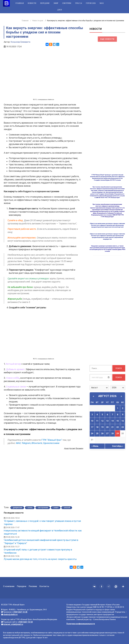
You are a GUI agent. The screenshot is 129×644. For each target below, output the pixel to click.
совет (56, 508)
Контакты (44, 586)
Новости (32, 3)
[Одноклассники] (50, 44)
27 (107, 433)
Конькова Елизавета (20, 42)
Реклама (33, 586)
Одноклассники (51, 443)
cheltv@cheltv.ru (10, 614)
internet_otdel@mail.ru (13, 624)
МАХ (102, 3)
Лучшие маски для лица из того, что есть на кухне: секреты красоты (40, 559)
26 (102, 433)
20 (107, 427)
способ (67, 508)
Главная (19, 3)
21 (112, 427)
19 (102, 427)
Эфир (55, 3)
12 (102, 421)
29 (117, 433)
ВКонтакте (36, 443)
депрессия (17, 508)
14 (112, 421)
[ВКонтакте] (47, 44)
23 (122, 427)
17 (92, 427)
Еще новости (107, 39)
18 (97, 427)
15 (117, 421)
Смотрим (66, 3)
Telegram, (26, 443)
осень (30, 508)
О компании (8, 586)
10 (92, 421)
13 (107, 421)
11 (97, 421)
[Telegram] (54, 44)
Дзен (59, 10)
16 (122, 421)
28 (112, 433)
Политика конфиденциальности (80, 624)
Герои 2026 (91, 3)
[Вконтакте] (94, 586)
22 (117, 427)
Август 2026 (107, 396)
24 (92, 433)
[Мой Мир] (57, 44)
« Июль (95, 446)
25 (97, 433)
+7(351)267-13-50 (25, 622)
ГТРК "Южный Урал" (51, 440)
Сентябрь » (117, 446)
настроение (43, 508)
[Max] (116, 586)
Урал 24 (78, 3)
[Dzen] (123, 586)
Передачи (44, 3)
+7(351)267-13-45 (19, 612)
